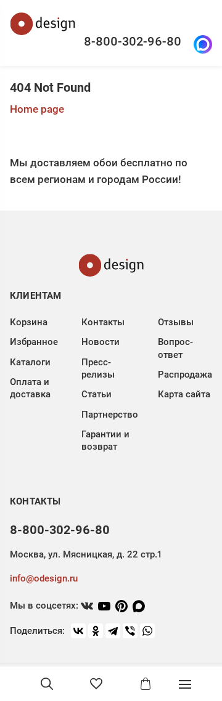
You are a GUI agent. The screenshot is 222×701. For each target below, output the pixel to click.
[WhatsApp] (147, 630)
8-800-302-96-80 (132, 41)
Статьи (96, 394)
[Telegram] (112, 630)
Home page (37, 109)
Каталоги (30, 362)
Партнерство (109, 414)
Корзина (28, 322)
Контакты (103, 322)
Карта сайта (184, 394)
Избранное (34, 341)
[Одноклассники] (95, 630)
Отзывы (176, 322)
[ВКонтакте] (78, 630)
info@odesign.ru (44, 578)
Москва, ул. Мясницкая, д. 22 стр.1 (86, 554)
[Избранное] (96, 684)
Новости (100, 341)
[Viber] (130, 630)
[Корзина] (145, 684)
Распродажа (185, 374)
